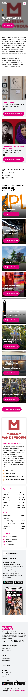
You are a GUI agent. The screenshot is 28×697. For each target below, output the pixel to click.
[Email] (22, 641)
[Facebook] (15, 641)
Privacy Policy (12, 690)
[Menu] (24, 3)
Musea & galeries (6, 651)
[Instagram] (17, 641)
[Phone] (20, 641)
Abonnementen (6, 658)
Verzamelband (5, 663)
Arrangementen (6, 665)
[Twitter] (12, 641)
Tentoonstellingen (6, 648)
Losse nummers (6, 661)
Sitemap (18, 690)
